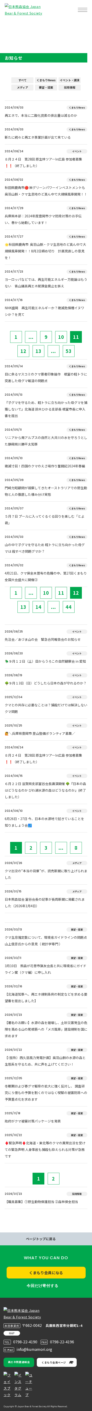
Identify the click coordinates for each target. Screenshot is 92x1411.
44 (69, 606)
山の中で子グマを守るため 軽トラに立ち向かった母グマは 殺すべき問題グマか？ (45, 548)
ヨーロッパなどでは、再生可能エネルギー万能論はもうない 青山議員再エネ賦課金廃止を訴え (46, 282)
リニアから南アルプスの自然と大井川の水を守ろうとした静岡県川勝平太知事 (46, 440)
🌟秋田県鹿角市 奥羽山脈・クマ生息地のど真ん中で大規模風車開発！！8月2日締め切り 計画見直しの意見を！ (45, 251)
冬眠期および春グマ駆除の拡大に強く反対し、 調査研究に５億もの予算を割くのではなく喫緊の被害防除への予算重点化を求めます (46, 1093)
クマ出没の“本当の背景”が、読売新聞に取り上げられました (46, 874)
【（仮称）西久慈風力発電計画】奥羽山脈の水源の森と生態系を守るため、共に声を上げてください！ (45, 1061)
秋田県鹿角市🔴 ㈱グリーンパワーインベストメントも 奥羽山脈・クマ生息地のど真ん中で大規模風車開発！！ (46, 190)
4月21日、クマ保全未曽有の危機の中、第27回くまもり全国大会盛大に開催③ (46, 576)
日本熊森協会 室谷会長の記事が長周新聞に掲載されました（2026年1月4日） (45, 902)
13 (38, 351)
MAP (12, 1333)
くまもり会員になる (46, 1272)
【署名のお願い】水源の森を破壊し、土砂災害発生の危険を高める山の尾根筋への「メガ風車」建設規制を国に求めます (46, 1029)
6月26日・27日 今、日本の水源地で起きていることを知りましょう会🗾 (44, 822)
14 (38, 606)
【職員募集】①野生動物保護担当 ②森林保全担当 (41, 1201)
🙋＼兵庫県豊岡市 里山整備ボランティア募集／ (40, 733)
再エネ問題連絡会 (19, 1362)
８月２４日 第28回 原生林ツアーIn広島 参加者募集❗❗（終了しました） (43, 162)
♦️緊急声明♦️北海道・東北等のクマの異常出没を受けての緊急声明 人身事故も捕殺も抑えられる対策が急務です (45, 1149)
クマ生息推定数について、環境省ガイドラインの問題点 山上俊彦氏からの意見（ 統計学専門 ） (46, 940)
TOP (11, 25)
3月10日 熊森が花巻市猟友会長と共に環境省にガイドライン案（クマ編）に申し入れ (45, 969)
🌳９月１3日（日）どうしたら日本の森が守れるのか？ (46, 683)
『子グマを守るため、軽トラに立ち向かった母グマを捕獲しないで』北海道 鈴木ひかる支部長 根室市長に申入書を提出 (46, 409)
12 (23, 351)
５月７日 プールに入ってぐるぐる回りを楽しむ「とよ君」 (44, 519)
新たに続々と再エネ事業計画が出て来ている (38, 137)
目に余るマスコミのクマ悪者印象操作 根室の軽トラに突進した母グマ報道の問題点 (46, 377)
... (31, 336)
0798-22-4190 (25, 1342)
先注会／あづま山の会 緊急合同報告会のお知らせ (43, 639)
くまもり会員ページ (54, 1362)
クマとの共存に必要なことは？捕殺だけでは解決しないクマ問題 (46, 708)
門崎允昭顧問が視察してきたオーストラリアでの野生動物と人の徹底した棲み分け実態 (46, 491)
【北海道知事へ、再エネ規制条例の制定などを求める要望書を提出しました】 (46, 997)
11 (76, 336)
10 (61, 336)
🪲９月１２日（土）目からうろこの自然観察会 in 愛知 (45, 661)
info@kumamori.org (34, 1349)
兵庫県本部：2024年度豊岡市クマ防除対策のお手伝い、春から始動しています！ (43, 219)
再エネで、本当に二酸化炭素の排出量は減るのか (41, 115)
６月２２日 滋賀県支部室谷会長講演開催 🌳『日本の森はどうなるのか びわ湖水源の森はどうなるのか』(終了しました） (45, 790)
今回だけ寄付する (42, 1286)
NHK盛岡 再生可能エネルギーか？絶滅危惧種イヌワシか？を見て (44, 311)
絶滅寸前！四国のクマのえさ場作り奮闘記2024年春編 (45, 466)
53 (69, 351)
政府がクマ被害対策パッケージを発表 (33, 1121)
